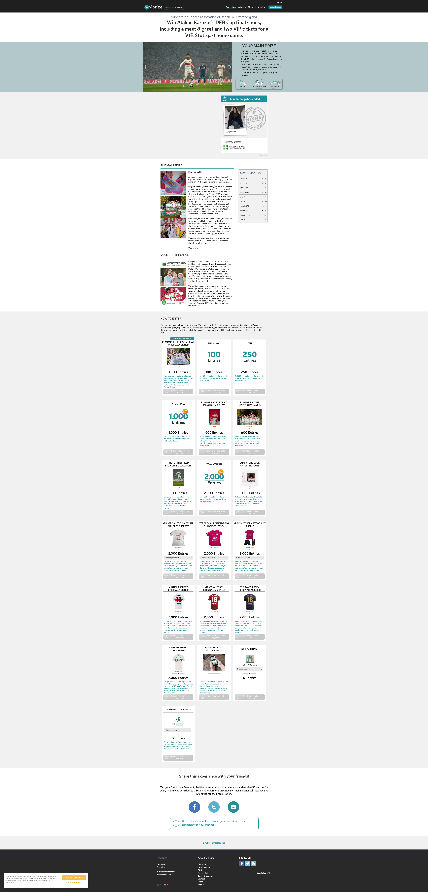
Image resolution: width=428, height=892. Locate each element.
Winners (242, 7)
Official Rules (263, 155)
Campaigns (231, 7)
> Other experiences (214, 842)
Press (200, 881)
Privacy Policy (204, 873)
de (274, 2)
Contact (201, 878)
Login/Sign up (275, 7)
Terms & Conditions (207, 875)
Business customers (166, 871)
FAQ (200, 870)
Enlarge (178, 366)
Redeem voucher (164, 874)
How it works (204, 867)
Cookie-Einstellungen (74, 883)
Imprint (201, 884)
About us (252, 7)
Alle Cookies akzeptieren (74, 877)
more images (250, 487)
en (281, 2)
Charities (262, 7)
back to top (261, 873)
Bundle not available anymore (180, 391)
